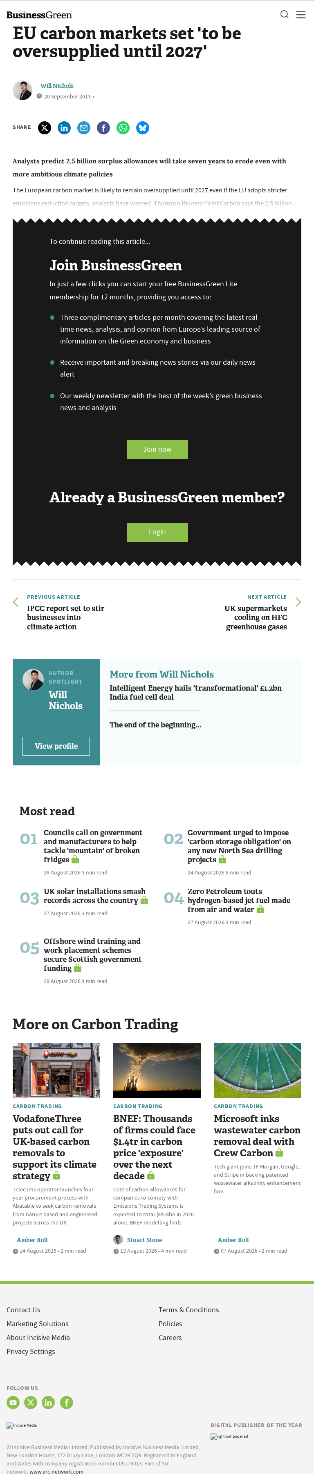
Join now (157, 449)
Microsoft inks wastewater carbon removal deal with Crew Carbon (257, 1136)
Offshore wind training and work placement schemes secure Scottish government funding (93, 955)
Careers (170, 1337)
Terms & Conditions (189, 1310)
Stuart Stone (144, 1240)
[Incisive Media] (22, 1424)
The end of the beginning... (156, 725)
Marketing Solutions (38, 1324)
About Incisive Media (38, 1337)
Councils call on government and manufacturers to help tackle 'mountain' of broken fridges (93, 846)
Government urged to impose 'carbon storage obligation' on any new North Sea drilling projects (239, 846)
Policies (170, 1324)
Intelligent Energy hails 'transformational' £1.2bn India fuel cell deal (196, 692)
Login (157, 532)
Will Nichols (57, 86)
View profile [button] (56, 746)
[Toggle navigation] (298, 14)
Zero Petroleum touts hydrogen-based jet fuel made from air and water (239, 900)
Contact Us (23, 1310)
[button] (284, 14)
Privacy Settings (31, 1351)
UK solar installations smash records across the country (95, 896)
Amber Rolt (32, 1240)
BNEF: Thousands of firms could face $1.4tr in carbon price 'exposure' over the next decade (154, 1147)
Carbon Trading (37, 1106)
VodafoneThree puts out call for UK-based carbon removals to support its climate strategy (54, 1147)
